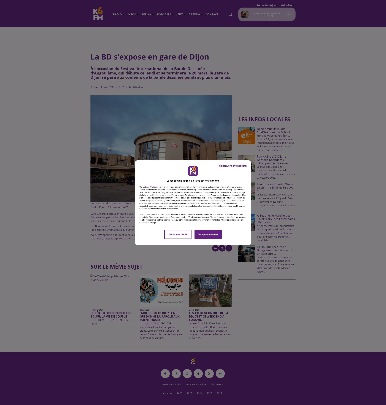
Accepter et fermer (208, 234)
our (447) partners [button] (153, 187)
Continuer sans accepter (233, 165)
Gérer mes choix (178, 234)
